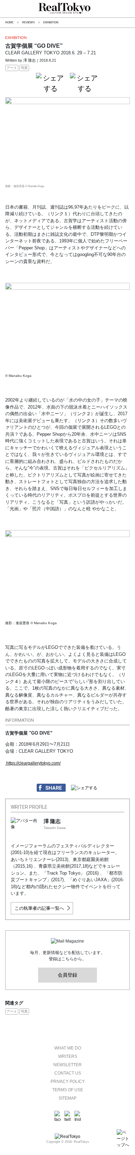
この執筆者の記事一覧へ (39, 908)
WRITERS (67, 1056)
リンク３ (86, 420)
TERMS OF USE (67, 1089)
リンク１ (59, 213)
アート (12, 68)
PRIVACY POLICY (68, 1081)
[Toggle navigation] (3, 8)
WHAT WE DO (67, 1048)
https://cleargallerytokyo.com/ (33, 763)
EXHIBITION (50, 22)
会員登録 (67, 975)
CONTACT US (67, 1073)
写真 (24, 68)
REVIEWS (28, 22)
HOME (9, 22)
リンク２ (82, 413)
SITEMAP (67, 1098)
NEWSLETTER (67, 1064)
